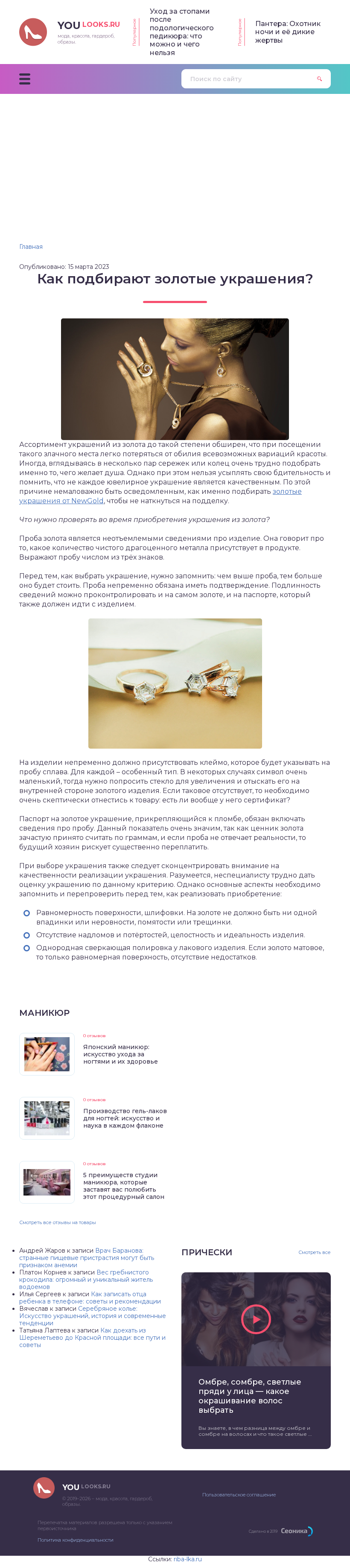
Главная (31, 247)
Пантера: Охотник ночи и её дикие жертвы (288, 32)
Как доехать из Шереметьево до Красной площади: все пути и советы (92, 1338)
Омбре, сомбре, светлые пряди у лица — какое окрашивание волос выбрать (249, 1396)
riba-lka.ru (188, 1559)
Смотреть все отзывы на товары (57, 1222)
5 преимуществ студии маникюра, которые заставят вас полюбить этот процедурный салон (123, 1186)
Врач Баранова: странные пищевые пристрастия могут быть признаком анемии (86, 1258)
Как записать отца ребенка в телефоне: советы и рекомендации (90, 1297)
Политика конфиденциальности (76, 1540)
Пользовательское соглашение (239, 1495)
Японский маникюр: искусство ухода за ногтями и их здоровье (120, 1054)
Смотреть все (314, 1252)
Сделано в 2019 (263, 1531)
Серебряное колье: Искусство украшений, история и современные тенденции (92, 1316)
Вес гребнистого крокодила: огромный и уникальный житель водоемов (86, 1279)
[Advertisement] (175, 158)
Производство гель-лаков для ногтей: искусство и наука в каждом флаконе (125, 1118)
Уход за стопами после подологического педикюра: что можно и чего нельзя (182, 32)
